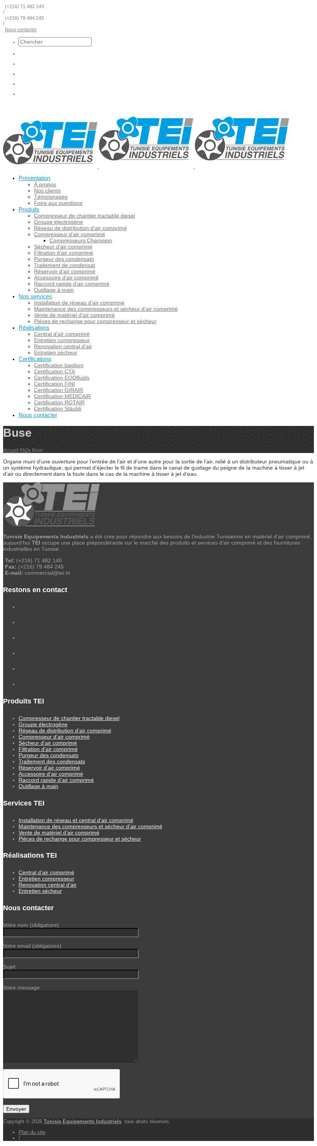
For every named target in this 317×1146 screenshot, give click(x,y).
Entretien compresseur (62, 340)
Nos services (35, 296)
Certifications (35, 359)
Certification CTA (54, 371)
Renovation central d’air (63, 346)
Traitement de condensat (64, 265)
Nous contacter (21, 29)
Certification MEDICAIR (62, 396)
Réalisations (34, 327)
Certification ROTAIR (59, 402)
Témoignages (51, 197)
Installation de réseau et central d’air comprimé (76, 820)
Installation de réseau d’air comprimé (79, 303)
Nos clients (47, 190)
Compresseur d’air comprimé (69, 234)
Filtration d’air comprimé (63, 253)
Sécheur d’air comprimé (63, 247)
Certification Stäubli (57, 408)
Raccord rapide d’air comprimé (71, 284)
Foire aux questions (58, 203)
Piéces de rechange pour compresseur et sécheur (95, 321)
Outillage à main (54, 290)
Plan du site (32, 1132)
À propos (45, 184)
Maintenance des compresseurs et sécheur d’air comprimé (106, 309)
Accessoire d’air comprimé (66, 277)
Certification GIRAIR (58, 390)
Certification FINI (54, 384)
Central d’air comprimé (62, 334)
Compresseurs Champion (80, 240)
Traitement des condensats (52, 761)
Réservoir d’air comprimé (64, 271)
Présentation (34, 178)
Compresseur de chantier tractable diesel (84, 216)
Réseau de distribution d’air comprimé (80, 228)
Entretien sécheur (55, 352)
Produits (29, 209)
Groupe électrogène (58, 222)
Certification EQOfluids (61, 378)
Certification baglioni (59, 365)
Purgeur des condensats (64, 259)
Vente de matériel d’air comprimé (74, 315)
